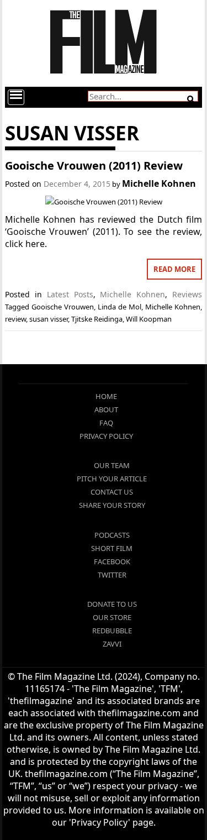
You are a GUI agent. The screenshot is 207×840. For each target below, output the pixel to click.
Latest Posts (70, 294)
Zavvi (112, 644)
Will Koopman (149, 319)
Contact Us (112, 492)
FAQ (106, 423)
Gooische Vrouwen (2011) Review (94, 165)
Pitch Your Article (112, 479)
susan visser (48, 319)
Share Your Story (112, 505)
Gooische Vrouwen (62, 307)
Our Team (112, 465)
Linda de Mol (119, 307)
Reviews (187, 294)
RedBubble (112, 631)
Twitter (112, 575)
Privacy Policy (106, 436)
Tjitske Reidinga (97, 319)
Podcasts (112, 535)
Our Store (112, 617)
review (15, 319)
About (106, 409)
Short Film (111, 548)
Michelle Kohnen (159, 183)
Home (106, 396)
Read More (174, 269)
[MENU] (16, 97)
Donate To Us (112, 604)
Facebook (112, 561)
